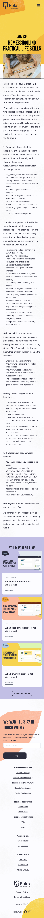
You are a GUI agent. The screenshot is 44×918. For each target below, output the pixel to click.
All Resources (20, 693)
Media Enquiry (23, 870)
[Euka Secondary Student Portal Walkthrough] (22, 619)
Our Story (23, 859)
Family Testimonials (23, 793)
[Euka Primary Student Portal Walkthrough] (22, 665)
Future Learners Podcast (23, 817)
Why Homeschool (23, 767)
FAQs (23, 822)
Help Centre (23, 807)
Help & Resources (23, 801)
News (23, 827)
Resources (23, 812)
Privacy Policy (22, 892)
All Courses (23, 846)
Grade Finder (22, 841)
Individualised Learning (23, 777)
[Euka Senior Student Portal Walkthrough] (22, 573)
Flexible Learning (23, 772)
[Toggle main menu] (38, 5)
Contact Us (23, 865)
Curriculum (23, 836)
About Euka (23, 854)
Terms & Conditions (22, 897)
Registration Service (22, 788)
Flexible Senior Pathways (23, 783)
